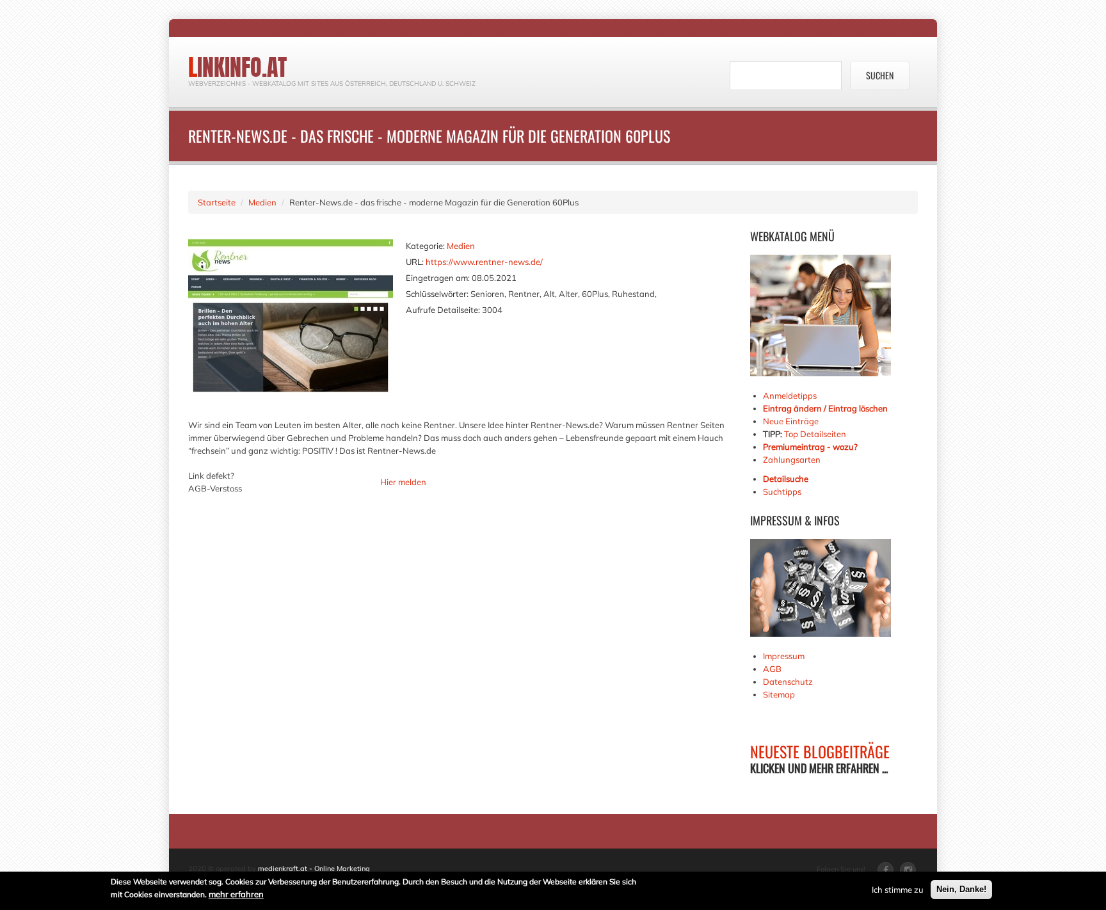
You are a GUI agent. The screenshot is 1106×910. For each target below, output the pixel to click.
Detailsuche (785, 479)
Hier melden (403, 482)
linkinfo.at (237, 67)
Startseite (217, 202)
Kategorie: (425, 246)
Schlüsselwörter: (437, 294)
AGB (772, 669)
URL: (415, 262)
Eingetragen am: (438, 278)
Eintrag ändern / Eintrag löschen (825, 408)
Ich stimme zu (898, 889)
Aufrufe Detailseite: (443, 310)
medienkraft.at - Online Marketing (314, 868)
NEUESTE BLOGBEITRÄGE (820, 751)
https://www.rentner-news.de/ (484, 262)
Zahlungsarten (792, 459)
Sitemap (779, 694)
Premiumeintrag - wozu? (810, 447)
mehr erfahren (236, 894)
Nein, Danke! (961, 889)
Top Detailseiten (815, 434)
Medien (262, 202)
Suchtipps (782, 491)
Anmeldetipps (790, 395)
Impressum (784, 656)
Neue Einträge (791, 421)
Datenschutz (788, 681)
